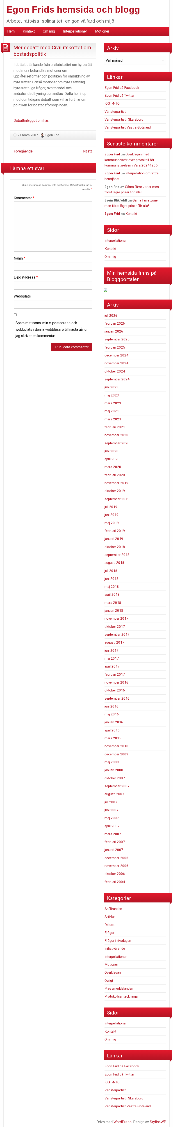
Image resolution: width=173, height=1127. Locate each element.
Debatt (109, 925)
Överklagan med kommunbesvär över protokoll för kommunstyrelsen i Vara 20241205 (131, 159)
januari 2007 (114, 850)
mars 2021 (113, 419)
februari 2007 (115, 842)
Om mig (49, 31)
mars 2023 (113, 403)
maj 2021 (112, 411)
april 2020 (112, 459)
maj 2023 (112, 395)
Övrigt (109, 981)
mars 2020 (113, 467)
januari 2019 (114, 539)
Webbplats (22, 296)
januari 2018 (114, 611)
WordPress (123, 1122)
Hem (11, 31)
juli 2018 (111, 571)
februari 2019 (115, 531)
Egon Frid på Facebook (122, 88)
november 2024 (116, 363)
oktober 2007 (115, 778)
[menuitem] (11, 31)
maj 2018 (112, 587)
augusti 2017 (114, 642)
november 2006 (116, 866)
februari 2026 (115, 323)
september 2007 (117, 786)
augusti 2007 (114, 794)
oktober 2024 (115, 371)
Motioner (102, 31)
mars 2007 (113, 834)
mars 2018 (113, 603)
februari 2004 (115, 882)
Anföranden (113, 909)
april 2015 (112, 730)
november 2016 (116, 682)
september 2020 (117, 443)
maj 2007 (112, 818)
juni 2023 (111, 387)
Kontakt (29, 31)
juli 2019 (111, 507)
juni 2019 (111, 515)
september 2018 (117, 555)
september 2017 (117, 635)
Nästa (87, 151)
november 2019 (116, 483)
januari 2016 (114, 722)
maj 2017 (112, 658)
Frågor (109, 933)
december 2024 (116, 355)
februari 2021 (115, 427)
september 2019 (117, 499)
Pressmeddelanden (119, 988)
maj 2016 (112, 714)
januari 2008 (114, 770)
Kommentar (24, 198)
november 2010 (116, 746)
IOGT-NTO (112, 103)
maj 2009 (112, 762)
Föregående (23, 151)
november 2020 (116, 435)
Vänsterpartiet (115, 112)
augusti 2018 (114, 563)
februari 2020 (115, 475)
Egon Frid (52, 135)
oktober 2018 (115, 547)
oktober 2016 (115, 690)
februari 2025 (115, 347)
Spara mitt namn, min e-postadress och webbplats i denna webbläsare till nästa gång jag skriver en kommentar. (51, 329)
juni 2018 (111, 579)
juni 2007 (111, 810)
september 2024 (117, 379)
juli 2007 (111, 802)
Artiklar (110, 917)
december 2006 (116, 858)
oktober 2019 (115, 491)
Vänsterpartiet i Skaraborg (124, 119)
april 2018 (112, 595)
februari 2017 (115, 674)
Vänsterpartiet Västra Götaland (128, 127)
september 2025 (117, 339)
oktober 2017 (115, 627)
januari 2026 (114, 331)
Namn (19, 258)
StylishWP (158, 1122)
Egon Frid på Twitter (119, 96)
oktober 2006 (115, 874)
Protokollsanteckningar (122, 996)
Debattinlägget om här (31, 120)
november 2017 (116, 618)
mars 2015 (113, 738)
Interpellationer (75, 31)
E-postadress (26, 277)
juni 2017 (111, 651)
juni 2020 (111, 451)
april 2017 (112, 666)
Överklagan (113, 972)
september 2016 (117, 698)
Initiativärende (115, 949)
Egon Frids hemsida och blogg (73, 9)
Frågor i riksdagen (118, 941)
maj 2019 (112, 523)
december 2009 (116, 754)
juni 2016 (111, 706)
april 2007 (112, 826)
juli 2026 (111, 316)
